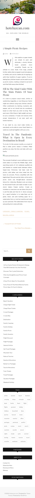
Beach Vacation (8, 301)
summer (26, 434)
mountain (6, 418)
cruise (28, 399)
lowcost (14, 414)
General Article (8, 345)
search (26, 426)
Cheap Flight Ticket (9, 304)
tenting (6, 437)
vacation (6, 441)
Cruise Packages (8, 312)
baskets (13, 395)
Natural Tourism (8, 356)
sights (5, 434)
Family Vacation (8, 334)
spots (19, 434)
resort (19, 426)
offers (22, 418)
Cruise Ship (6, 316)
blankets (27, 395)
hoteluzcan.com (17, 28)
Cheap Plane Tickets (9, 308)
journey (6, 414)
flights (6, 407)
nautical (15, 418)
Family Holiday (8, 327)
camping (6, 399)
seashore (6, 430)
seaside (15, 430)
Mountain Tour (7, 352)
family (12, 403)
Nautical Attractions (9, 360)
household (15, 411)
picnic (27, 211)
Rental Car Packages (9, 364)
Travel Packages (8, 375)
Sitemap (5, 470)
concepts (21, 399)
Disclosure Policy (8, 468)
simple (11, 215)
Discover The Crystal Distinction (13, 271)
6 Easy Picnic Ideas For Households (14, 281)
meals (21, 414)
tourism (21, 437)
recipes (5, 215)
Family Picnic (7, 330)
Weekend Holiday (8, 382)
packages (6, 422)
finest (18, 403)
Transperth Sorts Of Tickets (12, 224)
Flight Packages (8, 341)
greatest (13, 407)
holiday (21, 407)
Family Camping (17, 211)
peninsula (15, 422)
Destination (6, 319)
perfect (23, 422)
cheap (13, 399)
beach (20, 395)
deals (5, 403)
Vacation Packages (9, 378)
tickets (13, 437)
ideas (22, 411)
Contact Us (6, 463)
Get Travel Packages (9, 349)
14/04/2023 (14, 53)
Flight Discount (8, 338)
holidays (6, 411)
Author (6, 53)
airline (6, 395)
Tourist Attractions (9, 367)
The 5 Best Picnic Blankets (23, 228)
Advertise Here (7, 465)
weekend (14, 441)
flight (25, 403)
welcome (23, 441)
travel (27, 437)
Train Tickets (7, 371)
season (22, 430)
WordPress (24, 495)
